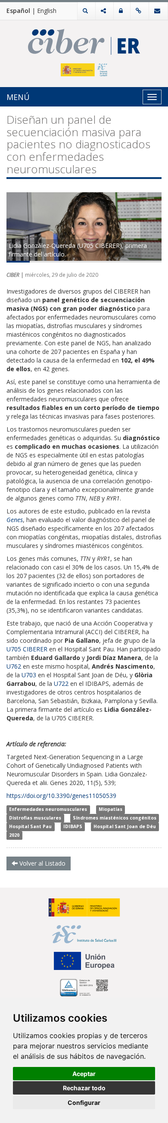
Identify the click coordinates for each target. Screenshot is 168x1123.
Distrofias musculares (35, 818)
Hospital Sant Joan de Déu (124, 826)
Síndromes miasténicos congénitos (114, 818)
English (46, 10)
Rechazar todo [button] (84, 1088)
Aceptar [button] (84, 1073)
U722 (61, 683)
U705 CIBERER (26, 649)
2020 (14, 835)
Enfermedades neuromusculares (48, 809)
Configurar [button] (84, 1102)
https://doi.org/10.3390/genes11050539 (61, 795)
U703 (29, 675)
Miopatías (110, 809)
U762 (13, 666)
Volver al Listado (41, 863)
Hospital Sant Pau (30, 826)
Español (18, 10)
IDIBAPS (72, 826)
